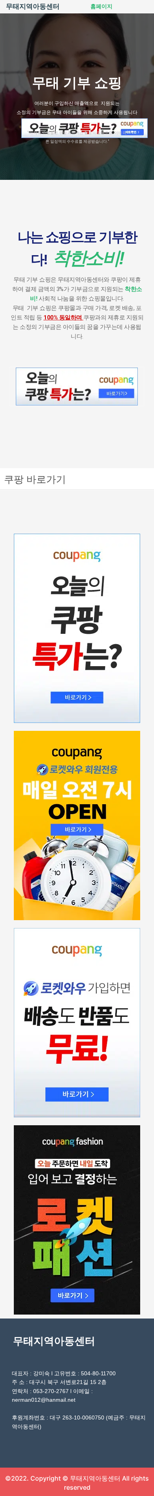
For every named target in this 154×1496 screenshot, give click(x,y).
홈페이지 (101, 6)
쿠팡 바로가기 (35, 479)
